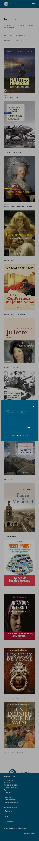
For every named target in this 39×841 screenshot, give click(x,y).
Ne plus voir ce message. (19, 435)
